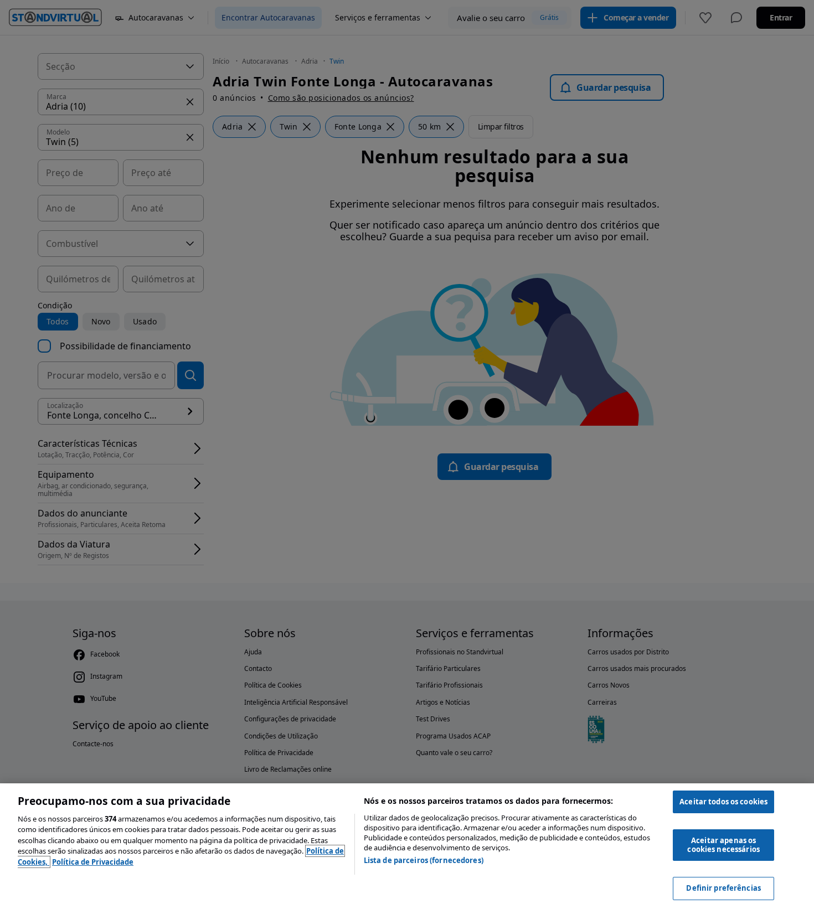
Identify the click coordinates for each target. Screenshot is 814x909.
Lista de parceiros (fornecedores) (423, 860)
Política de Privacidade (92, 862)
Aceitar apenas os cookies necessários (723, 844)
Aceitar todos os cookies (723, 802)
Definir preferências (723, 888)
